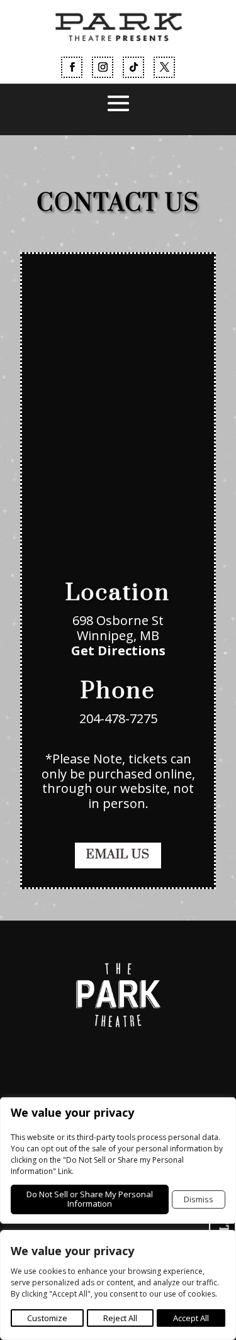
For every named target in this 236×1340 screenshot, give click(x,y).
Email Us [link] (118, 855)
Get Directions (118, 650)
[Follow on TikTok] (133, 67)
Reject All (120, 1318)
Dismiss (198, 1199)
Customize (47, 1318)
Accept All (191, 1318)
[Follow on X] (164, 67)
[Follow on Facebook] (71, 67)
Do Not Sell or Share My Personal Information (89, 1199)
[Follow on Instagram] (102, 67)
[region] (118, 1285)
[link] (118, 48)
